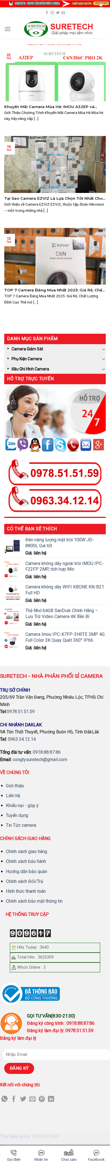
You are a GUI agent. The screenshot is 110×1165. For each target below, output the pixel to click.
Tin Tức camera (21, 825)
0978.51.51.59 (21, 711)
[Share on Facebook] (14, 1099)
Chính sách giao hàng (26, 851)
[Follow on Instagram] (52, 13)
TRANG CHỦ (45, 1136)
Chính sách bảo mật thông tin (34, 901)
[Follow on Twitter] (58, 13)
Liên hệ (13, 795)
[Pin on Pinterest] (42, 1099)
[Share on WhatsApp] (4, 1099)
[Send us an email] (63, 13)
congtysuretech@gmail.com (40, 759)
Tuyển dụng (17, 815)
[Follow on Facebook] (47, 13)
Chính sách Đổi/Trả (24, 881)
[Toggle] (103, 349)
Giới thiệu (15, 785)
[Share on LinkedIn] (51, 1099)
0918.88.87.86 (47, 752)
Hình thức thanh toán (26, 891)
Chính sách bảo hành (26, 861)
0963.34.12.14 (22, 739)
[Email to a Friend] (32, 1099)
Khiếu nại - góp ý (22, 805)
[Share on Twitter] (23, 1099)
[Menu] (7, 29)
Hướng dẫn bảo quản (26, 871)
